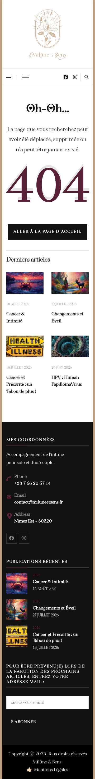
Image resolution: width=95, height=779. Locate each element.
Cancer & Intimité (50, 582)
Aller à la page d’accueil (47, 232)
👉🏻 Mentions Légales (47, 770)
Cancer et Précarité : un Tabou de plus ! (21, 384)
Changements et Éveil (54, 608)
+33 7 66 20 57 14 (32, 483)
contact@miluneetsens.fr (38, 502)
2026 (37, 575)
